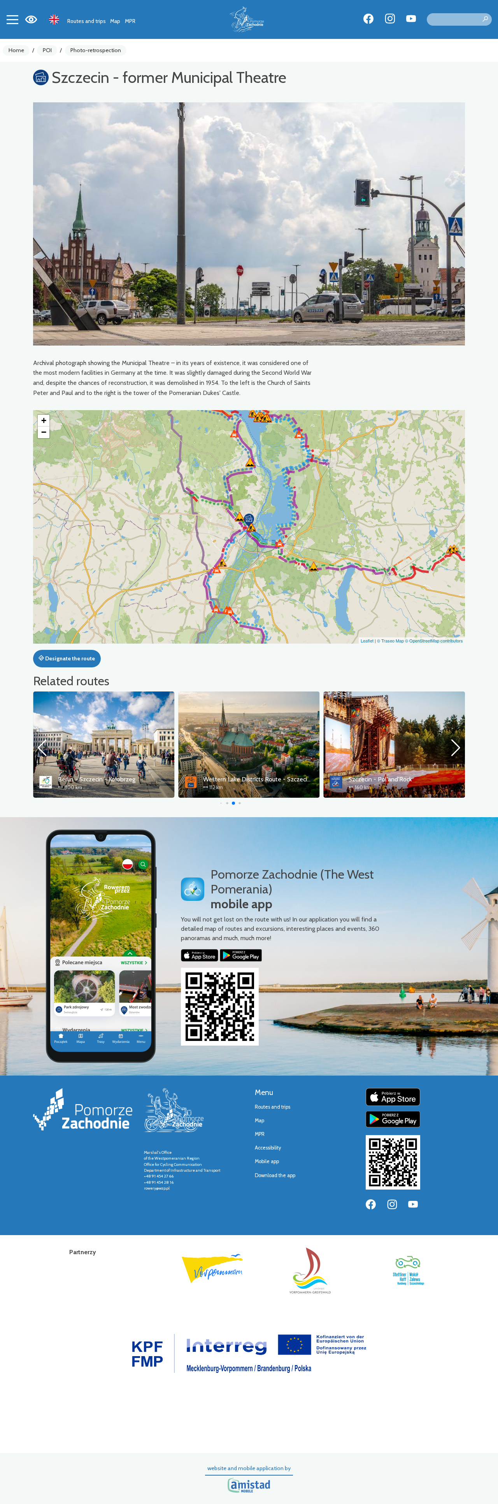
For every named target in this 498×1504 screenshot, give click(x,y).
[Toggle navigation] (12, 19)
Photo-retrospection (95, 50)
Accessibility (268, 1148)
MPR (130, 21)
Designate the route (69, 658)
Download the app (275, 1175)
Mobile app (267, 1161)
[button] (249, 520)
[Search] (485, 19)
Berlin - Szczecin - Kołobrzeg (96, 779)
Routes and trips (86, 21)
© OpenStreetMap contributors (434, 640)
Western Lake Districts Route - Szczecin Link (263, 779)
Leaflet (367, 640)
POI (47, 50)
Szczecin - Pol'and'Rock (380, 779)
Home (16, 50)
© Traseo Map (390, 640)
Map (115, 21)
